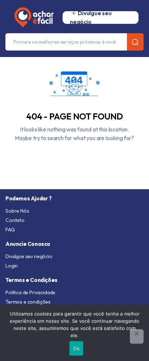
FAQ (10, 229)
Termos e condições (28, 302)
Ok (76, 348)
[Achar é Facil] (31, 17)
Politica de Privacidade (30, 292)
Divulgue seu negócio (28, 256)
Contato (15, 220)
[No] (137, 336)
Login (11, 265)
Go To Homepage (74, 154)
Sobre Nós (17, 211)
